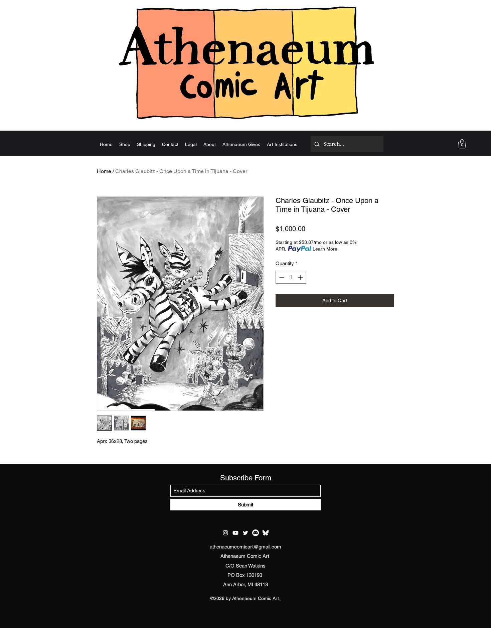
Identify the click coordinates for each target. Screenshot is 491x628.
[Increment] (301, 277)
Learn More (325, 249)
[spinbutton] (291, 277)
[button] (462, 143)
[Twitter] (245, 532)
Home (104, 171)
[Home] (245, 62)
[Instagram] (225, 532)
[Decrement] (281, 277)
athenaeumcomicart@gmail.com (245, 547)
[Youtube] (235, 532)
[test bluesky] (265, 532)
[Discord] (255, 532)
